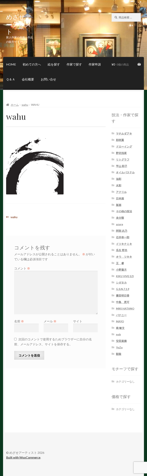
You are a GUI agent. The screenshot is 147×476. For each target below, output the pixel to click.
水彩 (118, 185)
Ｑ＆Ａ (10, 79)
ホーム (15, 104)
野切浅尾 (121, 153)
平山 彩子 (121, 166)
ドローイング (124, 146)
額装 (118, 354)
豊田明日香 (122, 295)
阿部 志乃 (121, 230)
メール (50, 321)
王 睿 (120, 263)
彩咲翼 (120, 140)
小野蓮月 (121, 269)
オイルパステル (125, 172)
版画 (118, 204)
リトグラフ (122, 159)
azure (119, 224)
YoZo (119, 347)
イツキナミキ (124, 243)
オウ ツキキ (124, 256)
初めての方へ (32, 64)
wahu (25, 104)
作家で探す (74, 64)
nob (118, 334)
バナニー (121, 315)
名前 (19, 321)
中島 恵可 (122, 302)
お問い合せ (48, 79)
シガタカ (121, 282)
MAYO (120, 321)
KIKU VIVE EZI (125, 276)
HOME (11, 64)
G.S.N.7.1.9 (122, 289)
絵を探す (54, 64)
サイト (77, 321)
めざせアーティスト (18, 24)
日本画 (120, 198)
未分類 (120, 217)
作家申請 (95, 64)
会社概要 (28, 79)
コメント (22, 268)
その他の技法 (124, 211)
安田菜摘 (121, 340)
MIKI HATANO (125, 308)
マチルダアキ (124, 133)
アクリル (121, 191)
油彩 (118, 178)
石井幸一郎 (122, 237)
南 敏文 (120, 327)
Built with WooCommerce (23, 457)
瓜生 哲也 (121, 250)
